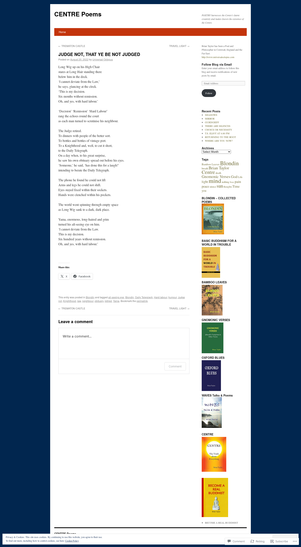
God (234, 176)
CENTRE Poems (78, 13)
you (204, 190)
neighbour (87, 301)
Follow (208, 93)
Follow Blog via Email (217, 64)
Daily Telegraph (144, 297)
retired (108, 301)
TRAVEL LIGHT (179, 46)
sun (220, 186)
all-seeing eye (116, 297)
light (205, 181)
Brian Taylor (219, 168)
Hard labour (160, 297)
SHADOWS (211, 114)
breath (205, 168)
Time (236, 186)
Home (62, 32)
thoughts (228, 186)
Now (232, 182)
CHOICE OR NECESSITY (218, 129)
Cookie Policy (72, 540)
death (218, 172)
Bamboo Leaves (211, 164)
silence (213, 186)
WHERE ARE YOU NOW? (219, 140)
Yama (116, 301)
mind (215, 181)
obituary (99, 301)
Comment (175, 366)
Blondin (90, 297)
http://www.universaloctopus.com (218, 57)
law (79, 301)
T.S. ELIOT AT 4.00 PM (217, 133)
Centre (208, 172)
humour (172, 297)
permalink (142, 301)
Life (240, 177)
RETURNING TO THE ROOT (220, 137)
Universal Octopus (102, 59)
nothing (225, 181)
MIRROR (210, 118)
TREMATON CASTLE (71, 46)
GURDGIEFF (212, 122)
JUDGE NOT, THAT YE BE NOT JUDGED (99, 54)
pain (238, 181)
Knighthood (69, 301)
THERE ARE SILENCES (217, 126)
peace (205, 186)
